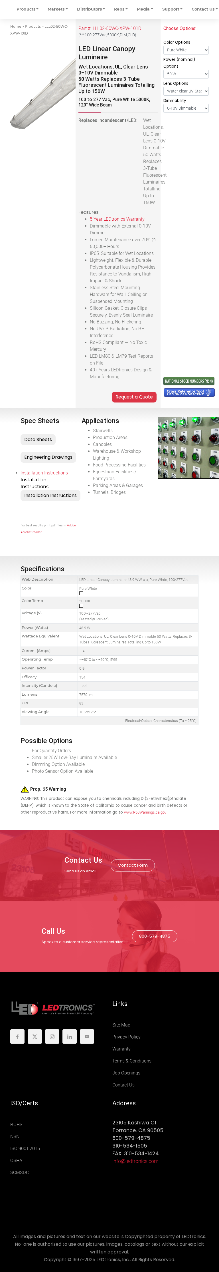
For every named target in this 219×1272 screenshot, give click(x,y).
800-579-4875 (154, 936)
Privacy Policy (126, 1037)
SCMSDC (19, 1172)
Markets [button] (56, 9)
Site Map (121, 1025)
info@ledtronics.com (135, 1161)
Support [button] (170, 9)
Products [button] (26, 9)
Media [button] (143, 9)
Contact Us (123, 1085)
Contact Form (133, 865)
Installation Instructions (44, 473)
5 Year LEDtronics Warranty (117, 219)
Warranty (121, 1049)
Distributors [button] (89, 9)
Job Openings (126, 1073)
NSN (14, 1136)
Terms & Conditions (131, 1061)
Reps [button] (119, 9)
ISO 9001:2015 (25, 1148)
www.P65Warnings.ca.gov (145, 812)
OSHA (16, 1160)
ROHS (16, 1124)
